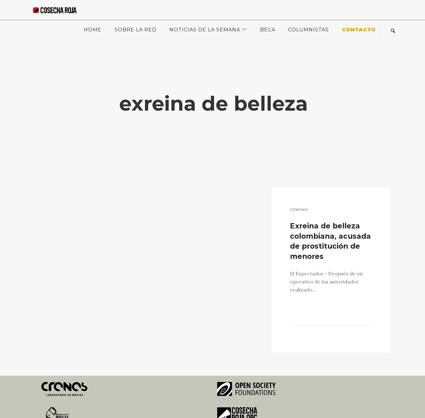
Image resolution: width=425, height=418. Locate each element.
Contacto (359, 30)
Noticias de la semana (204, 30)
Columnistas (308, 30)
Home (92, 30)
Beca (267, 30)
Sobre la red (135, 30)
